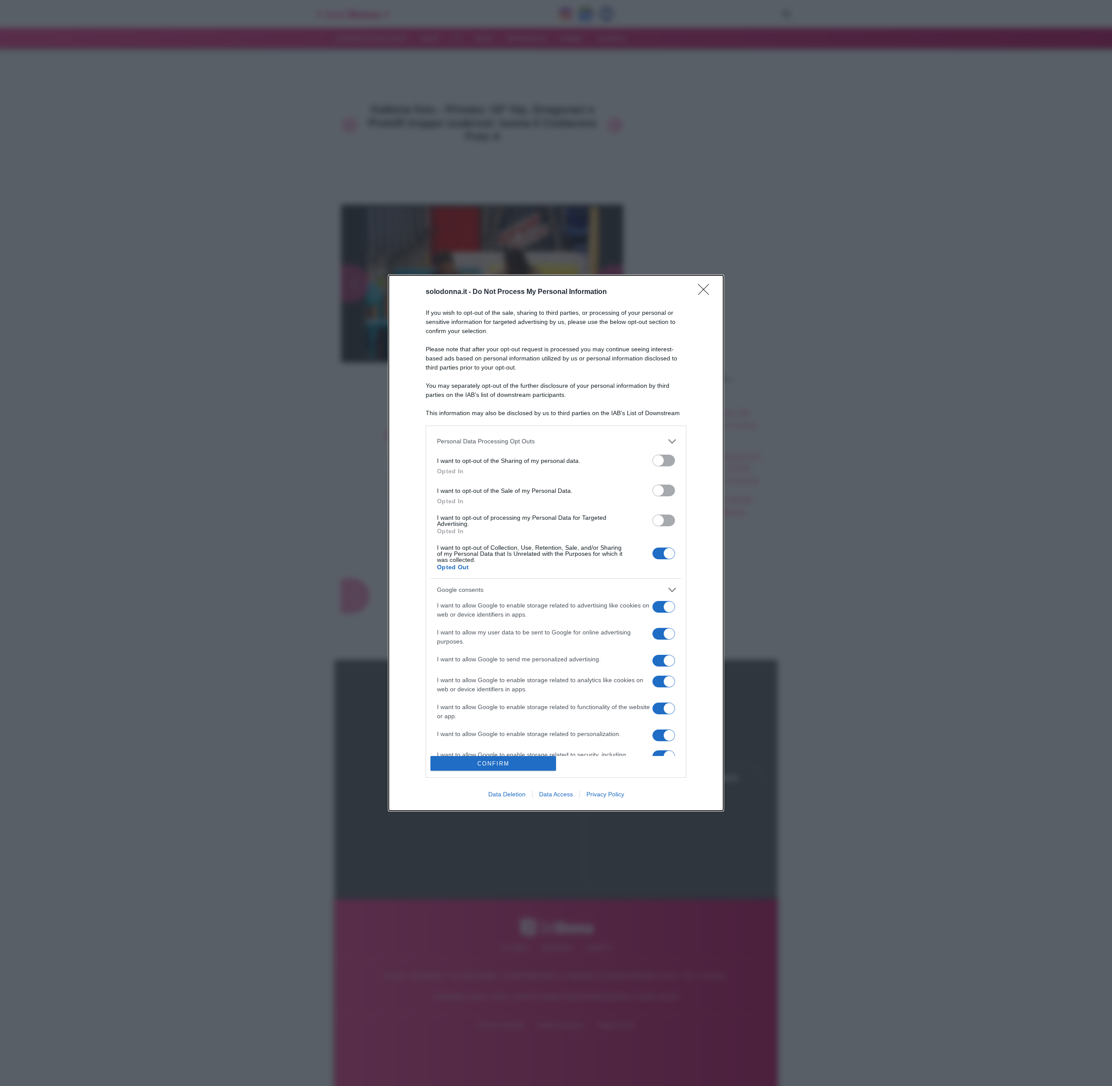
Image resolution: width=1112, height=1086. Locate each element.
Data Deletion (507, 794)
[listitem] (556, 441)
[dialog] (556, 543)
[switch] (663, 460)
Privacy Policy (605, 794)
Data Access (556, 794)
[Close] (706, 292)
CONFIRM (493, 763)
